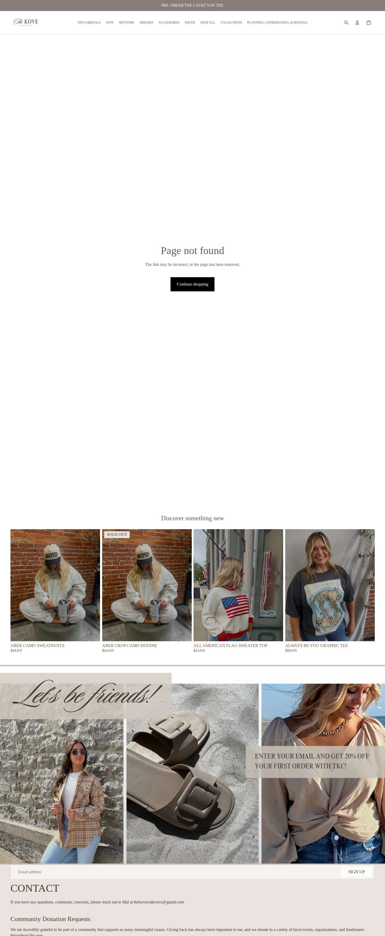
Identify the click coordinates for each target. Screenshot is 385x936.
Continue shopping (192, 284)
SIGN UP (356, 872)
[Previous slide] (18, 585)
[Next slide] (92, 585)
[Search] (346, 22)
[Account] (357, 22)
